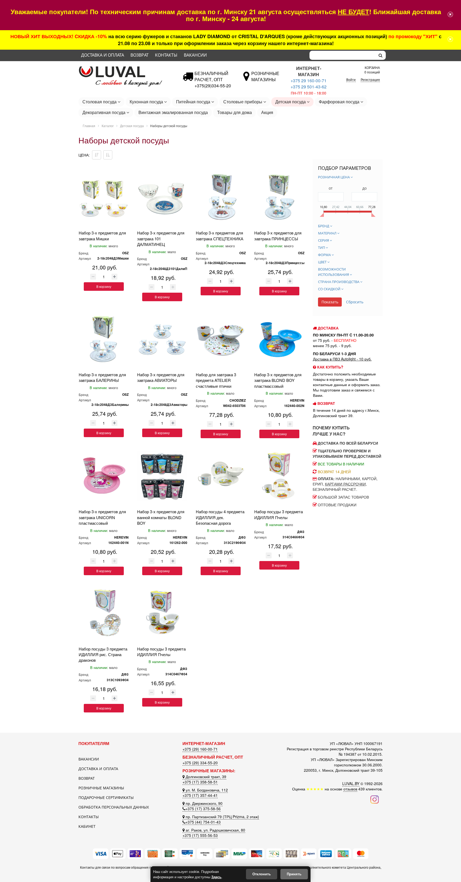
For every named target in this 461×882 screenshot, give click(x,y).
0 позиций (372, 69)
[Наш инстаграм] (375, 798)
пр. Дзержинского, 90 (203, 803)
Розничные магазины (101, 787)
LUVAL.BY (350, 783)
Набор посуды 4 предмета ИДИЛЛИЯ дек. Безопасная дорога (220, 517)
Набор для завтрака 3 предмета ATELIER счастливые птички (216, 380)
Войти (351, 79)
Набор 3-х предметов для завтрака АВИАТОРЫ (160, 377)
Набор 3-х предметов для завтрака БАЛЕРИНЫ (102, 377)
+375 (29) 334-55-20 (200, 762)
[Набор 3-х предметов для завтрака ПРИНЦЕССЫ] (279, 197)
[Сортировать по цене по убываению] (96, 154)
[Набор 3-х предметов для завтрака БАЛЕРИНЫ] (104, 339)
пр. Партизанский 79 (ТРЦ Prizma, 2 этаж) (222, 816)
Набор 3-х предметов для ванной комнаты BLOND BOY (160, 517)
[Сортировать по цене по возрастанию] (107, 154)
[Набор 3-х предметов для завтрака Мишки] (104, 197)
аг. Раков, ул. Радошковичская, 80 (215, 830)
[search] (380, 55)
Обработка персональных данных (113, 807)
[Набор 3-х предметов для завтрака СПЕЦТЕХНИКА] (221, 197)
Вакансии (195, 55)
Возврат (139, 55)
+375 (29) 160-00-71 (200, 749)
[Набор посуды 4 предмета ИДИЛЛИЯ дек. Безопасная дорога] (221, 476)
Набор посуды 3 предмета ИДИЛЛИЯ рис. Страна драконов (103, 654)
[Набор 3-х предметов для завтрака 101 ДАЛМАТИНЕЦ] (162, 197)
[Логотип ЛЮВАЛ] (126, 68)
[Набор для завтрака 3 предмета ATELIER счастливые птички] (221, 339)
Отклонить (261, 873)
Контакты (166, 55)
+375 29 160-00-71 (309, 80)
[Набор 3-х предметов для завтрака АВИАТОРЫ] (162, 339)
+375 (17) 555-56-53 (200, 835)
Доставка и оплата (102, 55)
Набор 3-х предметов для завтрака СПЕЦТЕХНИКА (219, 235)
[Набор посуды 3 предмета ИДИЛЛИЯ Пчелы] (279, 476)
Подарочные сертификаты (106, 797)
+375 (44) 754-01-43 (203, 822)
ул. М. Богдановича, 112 (206, 790)
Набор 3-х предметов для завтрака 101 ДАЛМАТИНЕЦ (160, 238)
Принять (294, 873)
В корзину (103, 286)
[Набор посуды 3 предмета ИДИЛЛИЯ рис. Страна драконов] (104, 613)
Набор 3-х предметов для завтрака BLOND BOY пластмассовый (277, 380)
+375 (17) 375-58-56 (203, 808)
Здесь (216, 876)
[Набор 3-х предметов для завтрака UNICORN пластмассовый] (104, 476)
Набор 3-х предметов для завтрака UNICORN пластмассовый (102, 517)
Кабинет (87, 826)
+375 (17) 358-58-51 (200, 782)
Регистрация (370, 79)
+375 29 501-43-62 (309, 87)
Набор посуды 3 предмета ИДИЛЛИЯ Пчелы (278, 514)
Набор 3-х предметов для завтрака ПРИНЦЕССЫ (277, 235)
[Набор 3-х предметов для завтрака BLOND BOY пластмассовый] (279, 339)
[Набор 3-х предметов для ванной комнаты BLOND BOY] (162, 476)
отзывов (350, 788)
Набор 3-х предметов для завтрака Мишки (102, 235)
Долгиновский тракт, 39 (205, 776)
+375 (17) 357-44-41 (200, 795)
